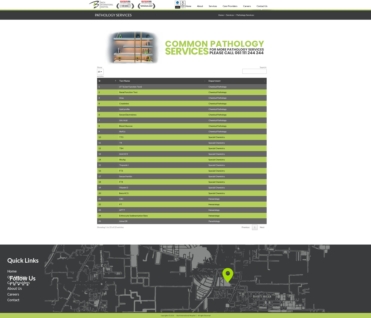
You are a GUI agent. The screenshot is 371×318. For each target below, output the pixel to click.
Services (230, 15)
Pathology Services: (245, 15)
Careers (247, 6)
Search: (263, 67)
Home (188, 6)
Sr (100, 81)
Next (262, 227)
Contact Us (262, 6)
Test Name (124, 81)
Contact (13, 300)
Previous (246, 227)
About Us (14, 289)
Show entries (100, 72)
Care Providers (230, 6)
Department (215, 81)
